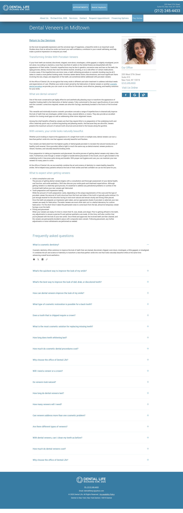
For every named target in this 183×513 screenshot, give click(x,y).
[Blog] (144, 95)
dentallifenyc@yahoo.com (94, 491)
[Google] (135, 95)
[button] (44, 18)
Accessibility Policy (107, 494)
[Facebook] (126, 95)
